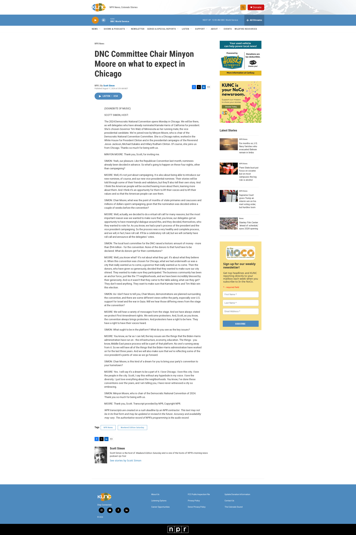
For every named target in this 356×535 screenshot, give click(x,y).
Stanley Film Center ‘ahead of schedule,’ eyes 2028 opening (248, 225)
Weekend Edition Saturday (132, 427)
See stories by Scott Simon (125, 460)
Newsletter (137, 29)
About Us (155, 494)
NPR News (99, 43)
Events (228, 29)
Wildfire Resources (246, 29)
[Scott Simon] (101, 455)
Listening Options (158, 501)
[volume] (103, 20)
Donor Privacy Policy (197, 507)
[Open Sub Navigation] (100, 29)
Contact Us (229, 501)
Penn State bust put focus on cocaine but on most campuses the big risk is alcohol (248, 173)
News (241, 218)
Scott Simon (109, 85)
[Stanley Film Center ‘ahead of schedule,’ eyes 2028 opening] (229, 223)
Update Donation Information (237, 494)
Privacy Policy (194, 501)
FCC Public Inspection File (199, 494)
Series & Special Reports (161, 29)
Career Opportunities (160, 507)
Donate (257, 7)
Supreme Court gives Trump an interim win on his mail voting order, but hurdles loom (247, 201)
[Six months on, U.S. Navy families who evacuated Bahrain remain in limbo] (229, 144)
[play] (95, 20)
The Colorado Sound (234, 507)
